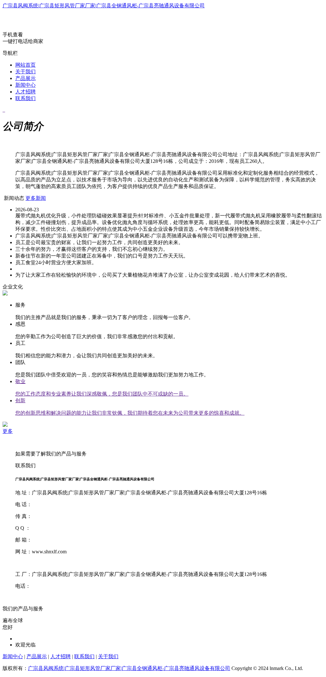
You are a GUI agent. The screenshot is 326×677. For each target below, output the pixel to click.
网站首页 (25, 65)
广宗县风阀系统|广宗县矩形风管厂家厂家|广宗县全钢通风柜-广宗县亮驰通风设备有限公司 (104, 5)
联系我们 (25, 98)
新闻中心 (25, 85)
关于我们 (25, 71)
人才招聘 (25, 91)
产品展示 (25, 78)
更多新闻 (35, 198)
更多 (8, 431)
